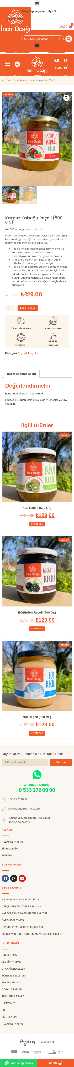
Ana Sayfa (6, 80)
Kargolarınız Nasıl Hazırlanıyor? (24, 913)
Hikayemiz (8, 1003)
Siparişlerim (10, 848)
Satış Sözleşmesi (13, 920)
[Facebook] (5, 878)
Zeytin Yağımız (11, 961)
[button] (37, 3)
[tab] (22, 374)
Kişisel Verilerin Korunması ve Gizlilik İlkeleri (32, 933)
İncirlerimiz (10, 954)
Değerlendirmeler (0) (21, 374)
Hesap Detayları (13, 1023)
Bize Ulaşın (9, 1016)
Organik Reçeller (20, 80)
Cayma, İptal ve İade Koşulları (22, 927)
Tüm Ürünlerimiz (13, 996)
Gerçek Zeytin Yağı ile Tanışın (21, 906)
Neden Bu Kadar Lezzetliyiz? (20, 899)
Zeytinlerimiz (11, 982)
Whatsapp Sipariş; (37, 784)
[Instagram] (13, 878)
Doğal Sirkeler (12, 989)
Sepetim (7, 855)
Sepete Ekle (27, 308)
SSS (4, 1009)
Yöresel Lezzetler (14, 975)
